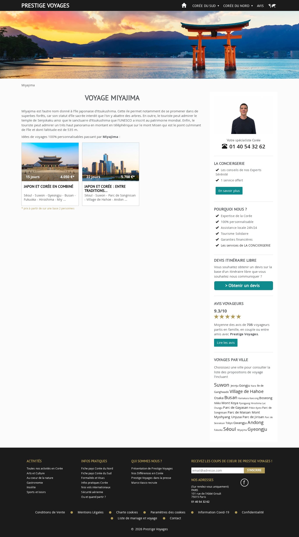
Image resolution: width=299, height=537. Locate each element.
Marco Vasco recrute (144, 483)
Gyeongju (257, 429)
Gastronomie (35, 483)
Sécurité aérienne (92, 492)
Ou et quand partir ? (93, 497)
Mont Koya (230, 403)
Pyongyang (244, 403)
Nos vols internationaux (95, 487)
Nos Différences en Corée (147, 473)
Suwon (221, 385)
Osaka (218, 398)
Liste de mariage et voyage (137, 518)
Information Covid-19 (213, 512)
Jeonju (234, 386)
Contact (175, 518)
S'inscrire (254, 470)
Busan (230, 397)
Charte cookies (127, 512)
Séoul (229, 429)
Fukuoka (218, 429)
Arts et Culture (36, 473)
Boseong (265, 398)
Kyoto (259, 407)
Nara (253, 385)
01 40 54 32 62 (247, 146)
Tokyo (229, 423)
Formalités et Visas (92, 478)
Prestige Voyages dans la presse (151, 478)
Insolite (31, 487)
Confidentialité (253, 512)
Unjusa (236, 417)
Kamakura (243, 398)
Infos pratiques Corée (94, 483)
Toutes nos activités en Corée (45, 468)
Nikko (217, 403)
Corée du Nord (236, 5)
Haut (283, 523)
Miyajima (242, 429)
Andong (255, 422)
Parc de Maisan (239, 412)
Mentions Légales (91, 512)
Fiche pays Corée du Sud (96, 473)
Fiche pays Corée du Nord (97, 468)
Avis (260, 5)
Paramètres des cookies (168, 512)
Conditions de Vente (50, 512)
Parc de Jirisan (253, 417)
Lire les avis (226, 342)
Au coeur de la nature (40, 478)
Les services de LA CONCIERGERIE (246, 245)
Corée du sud (204, 5)
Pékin (252, 407)
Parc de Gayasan (235, 407)
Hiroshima (256, 403)
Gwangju (240, 423)
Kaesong (254, 398)
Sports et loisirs (36, 492)
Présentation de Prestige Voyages (152, 468)
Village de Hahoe (247, 391)
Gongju (244, 385)
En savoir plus (229, 190)
